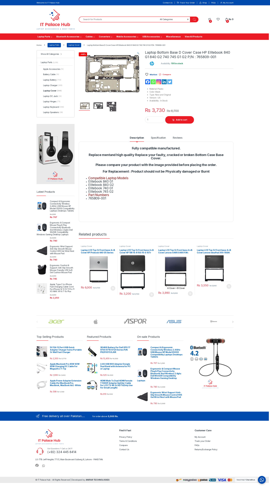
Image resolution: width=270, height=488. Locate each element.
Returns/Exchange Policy (206, 449)
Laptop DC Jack (52, 96)
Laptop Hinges (51, 101)
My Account (228, 3)
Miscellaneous (173, 36)
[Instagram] (158, 81)
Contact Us (168, 3)
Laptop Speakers (53, 112)
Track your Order (203, 441)
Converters (104, 36)
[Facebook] (147, 81)
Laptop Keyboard (53, 107)
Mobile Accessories (126, 36)
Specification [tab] (158, 137)
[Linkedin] (164, 81)
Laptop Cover (74, 45)
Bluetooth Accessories (67, 36)
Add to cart (181, 120)
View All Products (193, 36)
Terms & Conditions (128, 441)
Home (39, 45)
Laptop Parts (43, 36)
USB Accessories (151, 36)
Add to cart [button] (113, 288)
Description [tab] (137, 137)
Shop (204, 3)
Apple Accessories (53, 69)
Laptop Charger (52, 85)
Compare (123, 445)
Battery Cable (51, 74)
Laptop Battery (52, 80)
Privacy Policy (125, 437)
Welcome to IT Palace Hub (48, 3)
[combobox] (118, 19)
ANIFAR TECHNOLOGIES (98, 480)
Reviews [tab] (177, 137)
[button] (138, 53)
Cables (89, 36)
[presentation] (232, 322)
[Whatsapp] (153, 81)
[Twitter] (169, 81)
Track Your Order (187, 3)
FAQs (213, 3)
